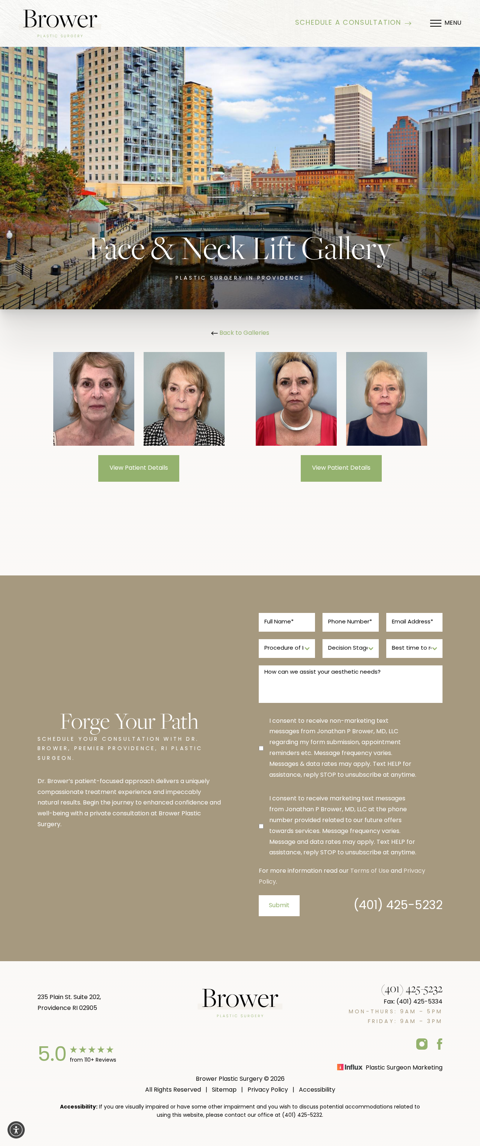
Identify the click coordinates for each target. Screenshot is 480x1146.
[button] (16, 1130)
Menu (452, 23)
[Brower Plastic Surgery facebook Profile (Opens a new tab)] (439, 1044)
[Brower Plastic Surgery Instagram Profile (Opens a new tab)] (422, 1044)
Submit (279, 906)
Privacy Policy (268, 1090)
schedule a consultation (348, 23)
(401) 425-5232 (398, 906)
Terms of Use (369, 871)
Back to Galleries (243, 333)
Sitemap (224, 1090)
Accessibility (317, 1090)
